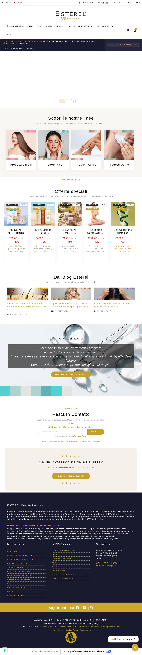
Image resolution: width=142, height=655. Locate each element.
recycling (13, 592)
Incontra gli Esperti (71, 374)
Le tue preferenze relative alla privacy (83, 651)
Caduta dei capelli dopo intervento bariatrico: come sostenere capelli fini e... (26, 306)
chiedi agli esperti (18, 579)
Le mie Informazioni (63, 550)
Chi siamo (13, 551)
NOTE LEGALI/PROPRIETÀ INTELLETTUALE (33, 525)
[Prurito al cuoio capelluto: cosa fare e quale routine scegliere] (114, 293)
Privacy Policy (80, 436)
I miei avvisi (58, 571)
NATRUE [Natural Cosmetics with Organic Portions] (97, 626)
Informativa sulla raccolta (44, 651)
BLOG (117, 3)
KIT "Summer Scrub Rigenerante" (43, 231)
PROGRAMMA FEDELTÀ (64, 575)
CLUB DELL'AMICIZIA (62, 579)
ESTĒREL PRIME (15, 596)
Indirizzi (57, 562)
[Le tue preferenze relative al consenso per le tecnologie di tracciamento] (4, 650)
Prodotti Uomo (119, 164)
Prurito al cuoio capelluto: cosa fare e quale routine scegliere (113, 305)
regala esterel (16, 587)
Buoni (55, 566)
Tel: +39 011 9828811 (109, 563)
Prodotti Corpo (86, 164)
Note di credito (61, 558)
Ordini (55, 554)
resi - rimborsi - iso (19, 571)
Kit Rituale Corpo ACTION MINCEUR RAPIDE (96, 231)
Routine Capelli (18, 314)
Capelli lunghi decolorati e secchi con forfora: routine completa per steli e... (70, 305)
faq (9, 583)
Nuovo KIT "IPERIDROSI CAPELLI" (16, 231)
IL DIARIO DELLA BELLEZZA (71, 476)
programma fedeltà (19, 575)
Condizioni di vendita (20, 559)
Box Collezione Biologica (123, 231)
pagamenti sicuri (17, 563)
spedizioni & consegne (20, 567)
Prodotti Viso (54, 164)
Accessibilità (85, 630)
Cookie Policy (72, 630)
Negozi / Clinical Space (21, 555)
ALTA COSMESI (8, 3)
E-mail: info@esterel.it (109, 565)
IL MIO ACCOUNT (87, 3)
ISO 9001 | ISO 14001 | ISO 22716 (55, 626)
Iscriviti (95, 431)
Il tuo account (63, 544)
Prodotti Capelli (21, 164)
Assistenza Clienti (132, 3)
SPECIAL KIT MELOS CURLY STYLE (70, 231)
